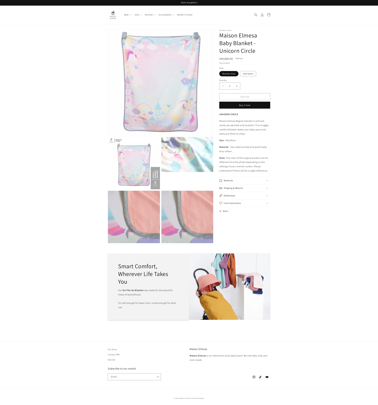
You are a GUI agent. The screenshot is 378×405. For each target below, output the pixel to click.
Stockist (111, 359)
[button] (127, 15)
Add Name (248, 73)
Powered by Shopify (197, 398)
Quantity (223, 80)
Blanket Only (228, 73)
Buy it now (244, 105)
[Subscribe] (157, 376)
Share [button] (225, 211)
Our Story (112, 349)
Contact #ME (114, 354)
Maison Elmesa (185, 398)
